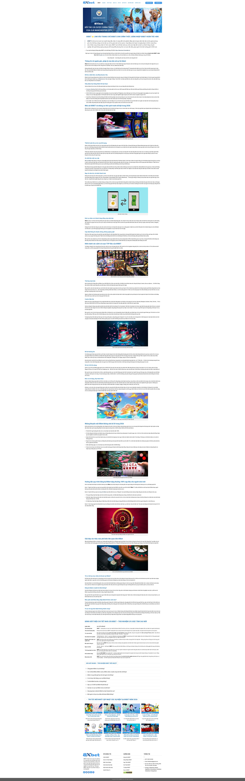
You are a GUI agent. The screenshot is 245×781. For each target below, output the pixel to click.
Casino (103, 2)
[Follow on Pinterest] (86, 772)
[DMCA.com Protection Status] (127, 772)
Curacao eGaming (90, 89)
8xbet (99, 2)
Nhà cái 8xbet (88, 160)
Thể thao (109, 2)
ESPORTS (124, 2)
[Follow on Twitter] (84, 772)
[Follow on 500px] (91, 772)
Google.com (102, 55)
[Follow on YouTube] (89, 772)
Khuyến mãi (131, 2)
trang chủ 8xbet (103, 492)
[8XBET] (89, 2)
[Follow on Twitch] (93, 772)
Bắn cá (115, 2)
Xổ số (119, 2)
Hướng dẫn (137, 2)
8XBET (89, 41)
